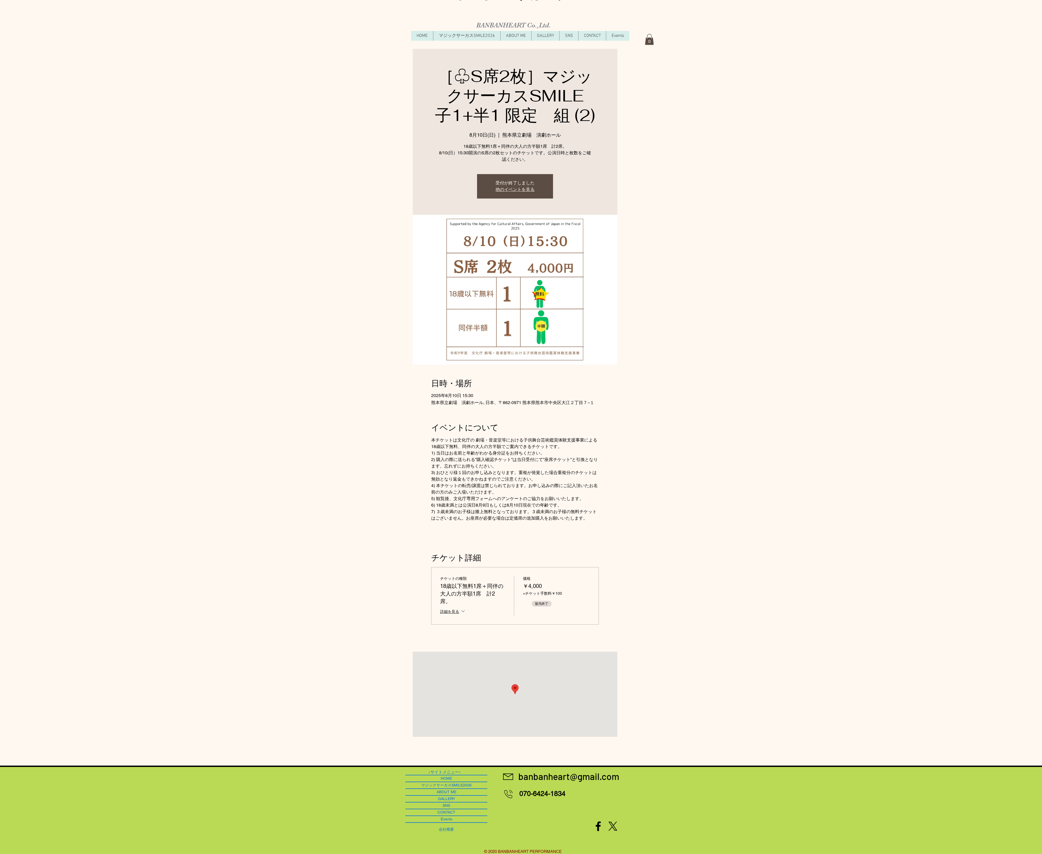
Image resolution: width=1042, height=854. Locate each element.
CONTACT (446, 812)
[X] (612, 826)
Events (446, 819)
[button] (649, 39)
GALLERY (446, 799)
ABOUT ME (446, 792)
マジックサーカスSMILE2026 (446, 785)
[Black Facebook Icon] (598, 826)
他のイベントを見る (515, 189)
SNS (446, 805)
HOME (446, 778)
